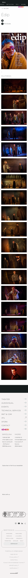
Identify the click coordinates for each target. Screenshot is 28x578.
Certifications (17, 568)
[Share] (25, 523)
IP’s (12, 418)
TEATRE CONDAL (19, 534)
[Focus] (4, 2)
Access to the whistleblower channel (14, 562)
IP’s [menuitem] (17, 4)
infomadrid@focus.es (20, 439)
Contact (6, 425)
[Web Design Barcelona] (14, 573)
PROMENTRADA (8, 541)
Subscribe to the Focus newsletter (12, 465)
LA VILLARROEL (18, 536)
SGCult (21, 540)
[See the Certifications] (14, 514)
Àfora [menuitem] (23, 4)
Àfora (5, 422)
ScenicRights (19, 539)
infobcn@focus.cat (7, 439)
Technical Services (11, 410)
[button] (26, 7)
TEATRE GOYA (9, 536)
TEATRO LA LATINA (10, 539)
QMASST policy (17, 565)
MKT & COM (7, 414)
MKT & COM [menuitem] (10, 4)
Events (5, 407)
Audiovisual (8, 403)
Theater (6, 399)
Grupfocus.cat (14, 543)
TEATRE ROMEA (9, 534)
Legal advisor (14, 554)
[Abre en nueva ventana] (15, 524)
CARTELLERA (16, 541)
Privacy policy (17, 557)
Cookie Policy (14, 559)
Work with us (6, 494)
